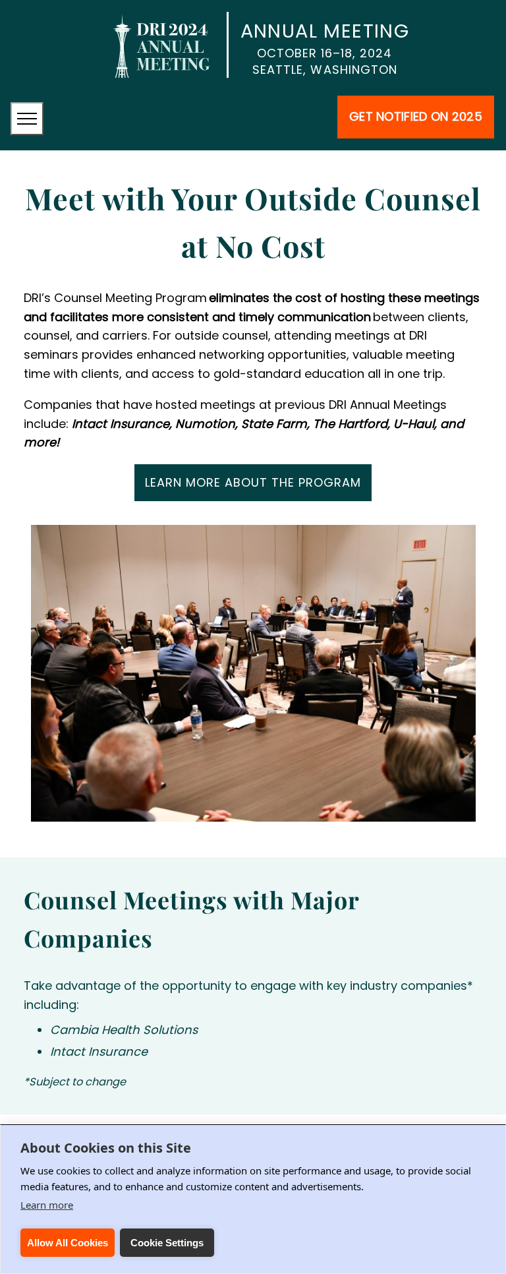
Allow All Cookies (67, 1242)
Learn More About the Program (253, 482)
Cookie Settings (167, 1242)
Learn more (46, 1204)
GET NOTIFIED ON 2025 (415, 116)
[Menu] (27, 118)
